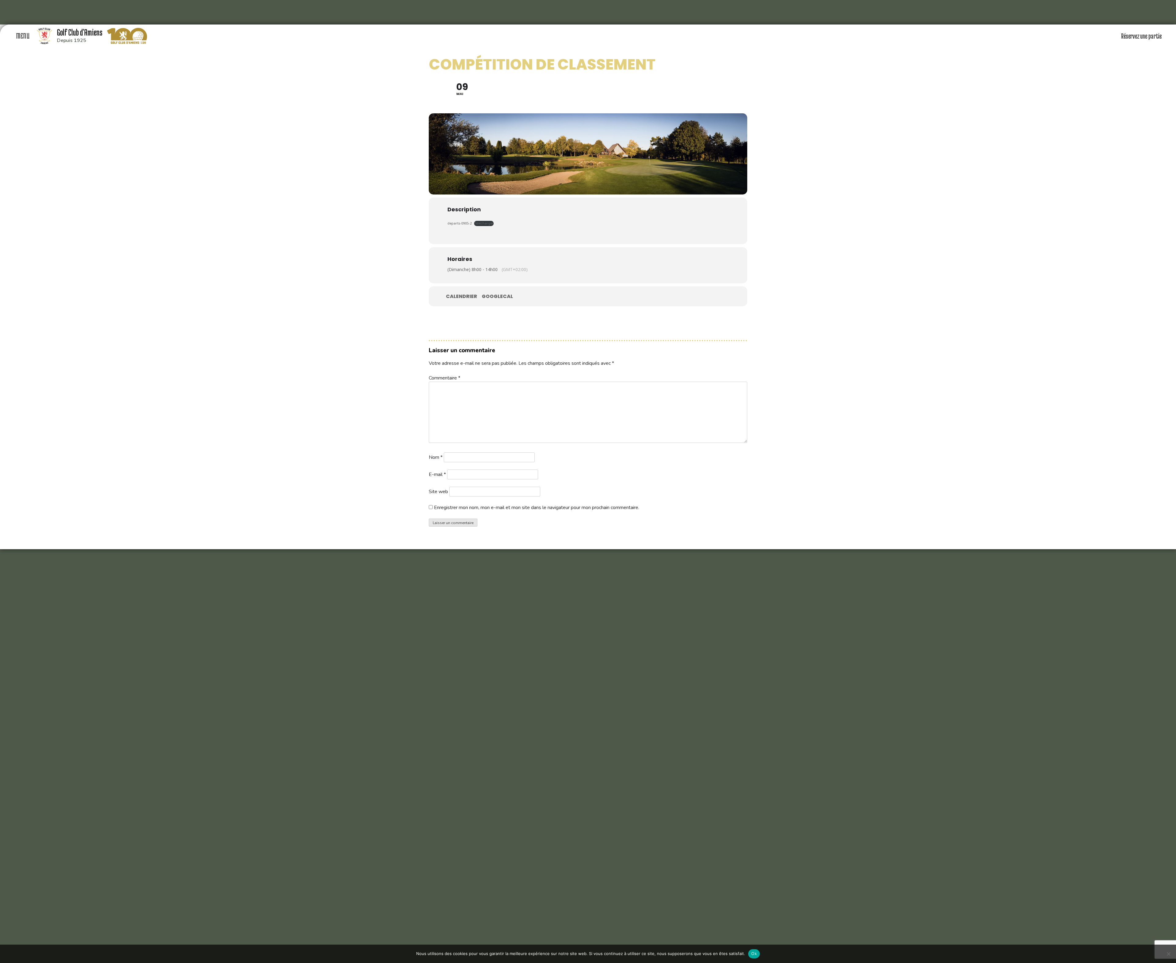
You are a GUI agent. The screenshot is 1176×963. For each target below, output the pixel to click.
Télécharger (484, 223)
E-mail (437, 474)
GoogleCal (497, 296)
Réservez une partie (1142, 36)
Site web (438, 491)
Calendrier (461, 296)
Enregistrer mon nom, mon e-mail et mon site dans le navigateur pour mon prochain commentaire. (536, 507)
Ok (754, 953)
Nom (436, 457)
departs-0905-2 (459, 223)
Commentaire (444, 378)
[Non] (1168, 954)
